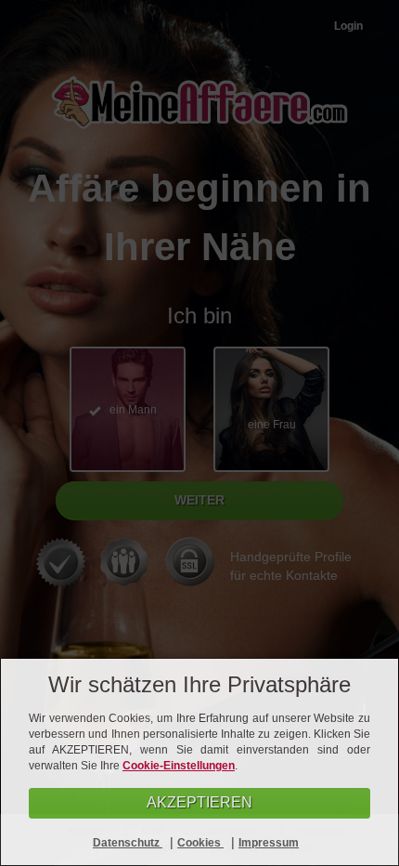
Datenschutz (127, 842)
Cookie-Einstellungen (178, 765)
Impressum (268, 842)
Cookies (200, 842)
